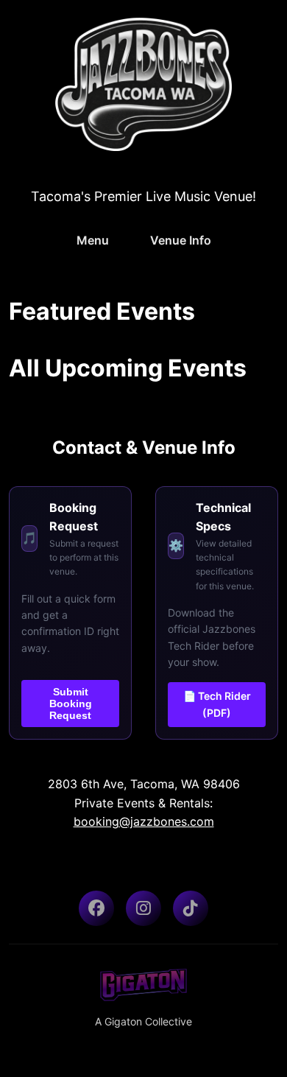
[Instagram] (143, 908)
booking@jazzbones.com (144, 821)
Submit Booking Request (70, 703)
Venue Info (180, 240)
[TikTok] (190, 908)
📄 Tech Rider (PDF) (217, 704)
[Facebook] (96, 908)
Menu (93, 240)
